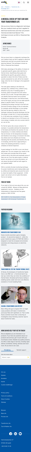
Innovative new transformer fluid (11, 232)
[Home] (8, 2)
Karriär (3, 381)
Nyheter (3, 375)
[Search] (24, 2)
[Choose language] (19, 2)
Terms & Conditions (6, 396)
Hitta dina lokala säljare (6, 354)
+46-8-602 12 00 (6, 446)
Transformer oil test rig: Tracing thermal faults (15, 269)
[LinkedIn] (15, 433)
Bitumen (3, 410)
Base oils (3, 413)
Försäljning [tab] (7, 350)
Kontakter (4, 378)
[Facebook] (10, 433)
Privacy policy (5, 392)
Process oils (4, 416)
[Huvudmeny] (28, 2)
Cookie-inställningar (7, 384)
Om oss (3, 372)
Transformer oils (5, 423)
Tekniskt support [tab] (21, 350)
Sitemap (3, 402)
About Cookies (5, 399)
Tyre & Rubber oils (6, 426)
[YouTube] (20, 433)
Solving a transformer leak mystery (11, 306)
